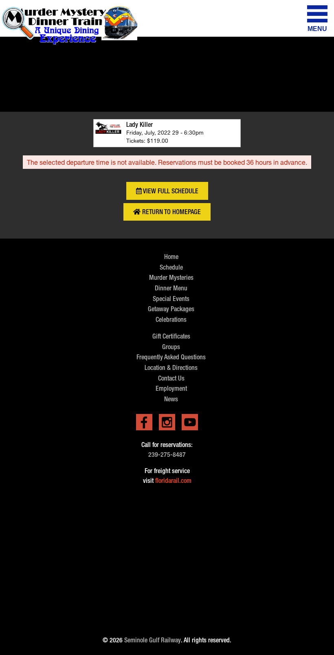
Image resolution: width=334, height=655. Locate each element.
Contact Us (171, 378)
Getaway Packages (171, 309)
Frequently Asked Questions (171, 357)
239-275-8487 (167, 454)
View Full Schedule (170, 191)
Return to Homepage (171, 212)
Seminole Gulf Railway (152, 640)
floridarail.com (173, 481)
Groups (171, 347)
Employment (171, 388)
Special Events (171, 299)
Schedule (171, 267)
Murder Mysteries (171, 277)
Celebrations (171, 319)
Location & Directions (171, 368)
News (171, 399)
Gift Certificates (171, 336)
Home (171, 257)
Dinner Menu (171, 288)
